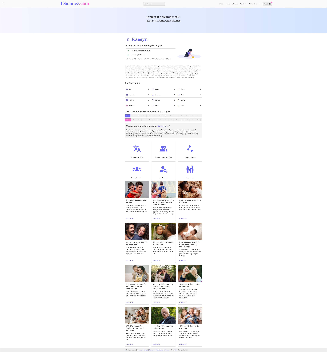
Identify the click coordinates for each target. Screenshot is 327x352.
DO (176, 350)
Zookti (185, 350)
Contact (139, 350)
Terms (167, 350)
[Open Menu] (3, 3)
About (146, 350)
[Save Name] (128, 39)
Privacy (151, 350)
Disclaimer (159, 350)
